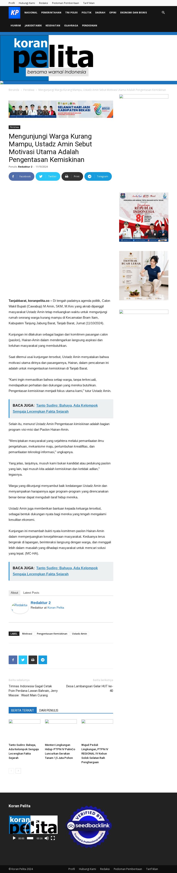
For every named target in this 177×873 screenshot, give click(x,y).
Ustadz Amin (79, 633)
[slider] (30, 838)
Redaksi (43, 3)
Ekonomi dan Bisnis (133, 12)
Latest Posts (31, 592)
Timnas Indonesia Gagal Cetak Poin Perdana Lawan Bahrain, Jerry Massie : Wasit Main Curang (33, 690)
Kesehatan (53, 25)
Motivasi (27, 633)
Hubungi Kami (27, 3)
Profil (12, 3)
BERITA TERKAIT (22, 710)
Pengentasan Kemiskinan (52, 633)
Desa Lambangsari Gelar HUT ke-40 (89, 688)
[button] (163, 13)
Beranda (14, 90)
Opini (112, 12)
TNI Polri (71, 12)
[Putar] (14, 838)
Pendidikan (89, 25)
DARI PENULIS (48, 710)
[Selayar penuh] (53, 838)
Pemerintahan (51, 12)
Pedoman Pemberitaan (65, 3)
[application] (33, 829)
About (14, 592)
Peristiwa (28, 90)
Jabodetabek (33, 25)
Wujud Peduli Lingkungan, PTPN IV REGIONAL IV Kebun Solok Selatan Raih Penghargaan (94, 753)
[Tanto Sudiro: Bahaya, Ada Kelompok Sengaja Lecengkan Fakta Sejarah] (24, 730)
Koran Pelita (55, 607)
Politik (86, 12)
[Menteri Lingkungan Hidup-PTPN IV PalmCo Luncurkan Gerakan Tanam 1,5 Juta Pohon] (61, 730)
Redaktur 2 (25, 166)
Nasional (30, 12)
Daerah (100, 12)
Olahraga (71, 25)
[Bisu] (46, 838)
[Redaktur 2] (19, 608)
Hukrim (16, 25)
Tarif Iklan (89, 3)
